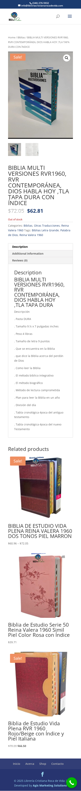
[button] (66, 57)
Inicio (16, 764)
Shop (42, 764)
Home (11, 37)
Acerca (29, 764)
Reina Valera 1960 (31, 235)
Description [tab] (20, 247)
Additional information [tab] (27, 253)
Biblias (21, 37)
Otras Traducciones (47, 225)
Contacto (57, 764)
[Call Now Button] (71, 782)
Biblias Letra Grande (45, 230)
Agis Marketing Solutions (50, 785)
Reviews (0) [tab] (20, 260)
